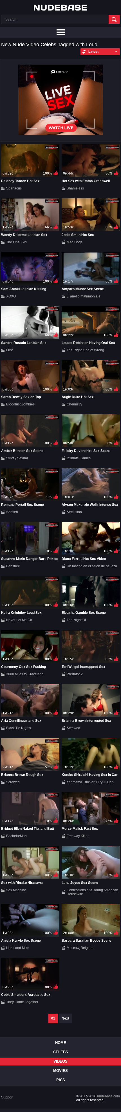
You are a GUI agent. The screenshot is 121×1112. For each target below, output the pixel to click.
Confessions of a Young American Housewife (92, 892)
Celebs (60, 1052)
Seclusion (74, 512)
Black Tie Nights (18, 728)
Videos (60, 1061)
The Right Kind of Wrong (85, 350)
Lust (9, 350)
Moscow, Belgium (80, 948)
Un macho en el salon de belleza (92, 566)
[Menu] (60, 32)
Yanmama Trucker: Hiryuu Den (90, 782)
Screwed (73, 728)
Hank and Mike (17, 948)
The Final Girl (16, 242)
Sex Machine (16, 890)
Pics (60, 1080)
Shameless (75, 188)
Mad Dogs (74, 242)
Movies (60, 1071)
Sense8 (12, 512)
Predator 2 (75, 674)
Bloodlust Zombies (20, 404)
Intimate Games (79, 458)
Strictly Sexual (17, 458)
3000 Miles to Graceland (25, 674)
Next (65, 1018)
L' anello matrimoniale (83, 296)
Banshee (13, 566)
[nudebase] (60, 7)
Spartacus (14, 188)
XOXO (11, 296)
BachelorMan (16, 836)
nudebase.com (108, 1096)
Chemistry (74, 404)
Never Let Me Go (19, 620)
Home (60, 1043)
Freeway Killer (78, 836)
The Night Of (76, 620)
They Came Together (22, 1002)
